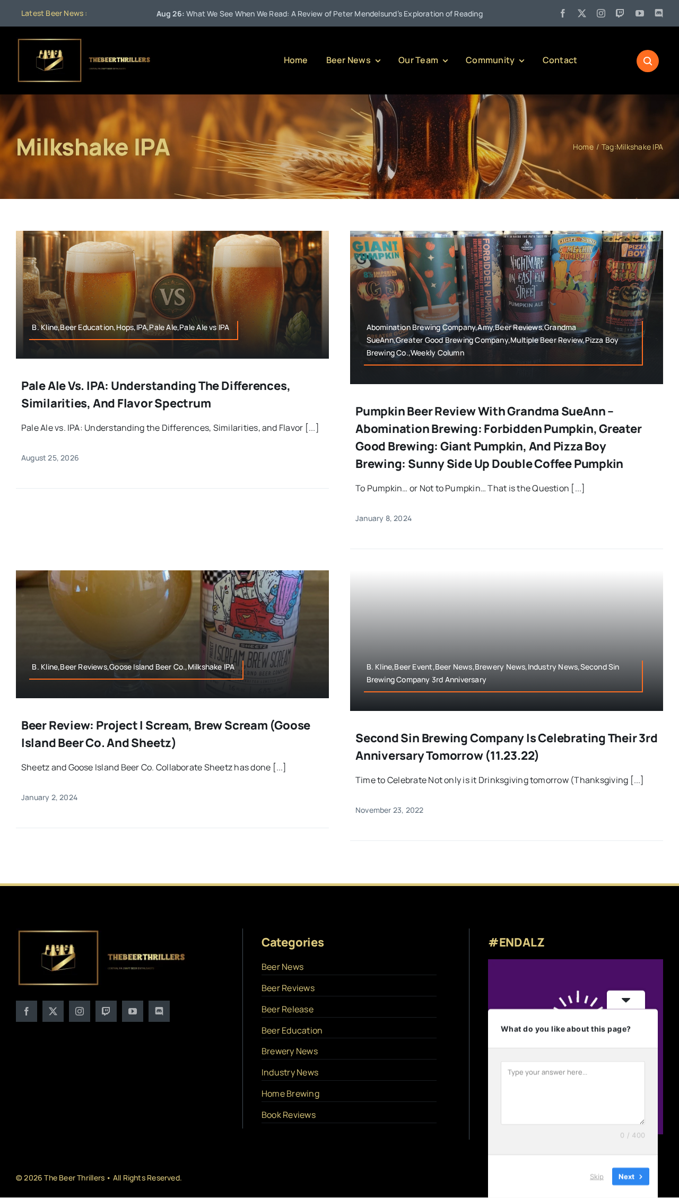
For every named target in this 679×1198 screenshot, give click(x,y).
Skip (597, 1176)
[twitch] (620, 13)
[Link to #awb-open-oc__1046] (648, 61)
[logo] (84, 41)
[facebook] (563, 13)
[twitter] (582, 13)
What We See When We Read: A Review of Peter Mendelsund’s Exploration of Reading (252, 13)
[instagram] (601, 13)
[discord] (659, 13)
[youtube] (640, 13)
